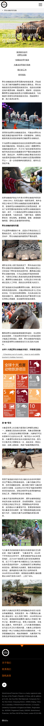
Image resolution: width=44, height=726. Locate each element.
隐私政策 (6, 675)
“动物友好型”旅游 (22, 60)
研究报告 (22, 75)
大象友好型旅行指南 (22, 65)
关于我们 (6, 662)
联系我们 (6, 669)
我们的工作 (22, 70)
